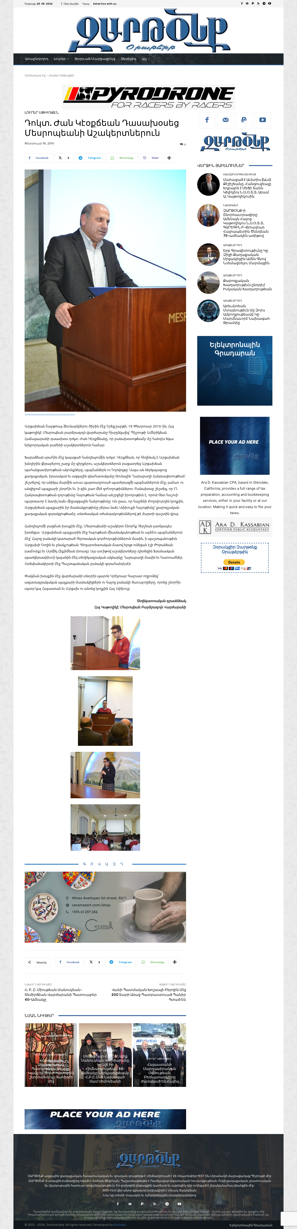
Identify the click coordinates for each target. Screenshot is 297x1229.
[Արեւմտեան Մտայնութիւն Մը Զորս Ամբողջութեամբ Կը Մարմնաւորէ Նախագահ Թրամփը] (208, 311)
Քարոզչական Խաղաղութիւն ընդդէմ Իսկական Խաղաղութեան (247, 285)
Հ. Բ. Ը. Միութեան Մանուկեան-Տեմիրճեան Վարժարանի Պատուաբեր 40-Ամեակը (61, 995)
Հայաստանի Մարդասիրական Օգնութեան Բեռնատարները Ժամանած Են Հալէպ (159, 1073)
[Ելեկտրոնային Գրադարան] (234, 371)
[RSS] (258, 4)
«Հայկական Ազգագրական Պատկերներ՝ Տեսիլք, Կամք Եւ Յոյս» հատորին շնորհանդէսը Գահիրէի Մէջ (51, 1070)
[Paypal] (253, 4)
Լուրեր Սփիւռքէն (61, 75)
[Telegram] (264, 4)
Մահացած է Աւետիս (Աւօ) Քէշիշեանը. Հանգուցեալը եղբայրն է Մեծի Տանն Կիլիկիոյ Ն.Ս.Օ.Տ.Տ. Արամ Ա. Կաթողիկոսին (247, 188)
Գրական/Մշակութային (50, 1054)
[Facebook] (242, 4)
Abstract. (120, 1224)
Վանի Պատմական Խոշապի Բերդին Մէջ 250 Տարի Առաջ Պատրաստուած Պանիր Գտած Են (148, 995)
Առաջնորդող (232, 245)
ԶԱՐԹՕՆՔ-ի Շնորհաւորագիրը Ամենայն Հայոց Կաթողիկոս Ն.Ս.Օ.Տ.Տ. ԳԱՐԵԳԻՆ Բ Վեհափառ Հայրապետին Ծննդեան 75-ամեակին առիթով (246, 223)
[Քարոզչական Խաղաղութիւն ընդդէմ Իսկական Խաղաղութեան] (208, 282)
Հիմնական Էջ (35, 75)
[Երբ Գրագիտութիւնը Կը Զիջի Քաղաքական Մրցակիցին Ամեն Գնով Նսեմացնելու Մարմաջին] (208, 254)
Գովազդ (105, 864)
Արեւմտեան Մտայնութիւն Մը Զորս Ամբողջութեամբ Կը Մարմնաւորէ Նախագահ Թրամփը (246, 314)
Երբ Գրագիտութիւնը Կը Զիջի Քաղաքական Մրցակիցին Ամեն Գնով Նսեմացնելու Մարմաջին (246, 256)
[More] (169, 158)
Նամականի (230, 205)
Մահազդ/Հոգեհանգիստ (239, 174)
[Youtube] (269, 4)
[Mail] (247, 4)
